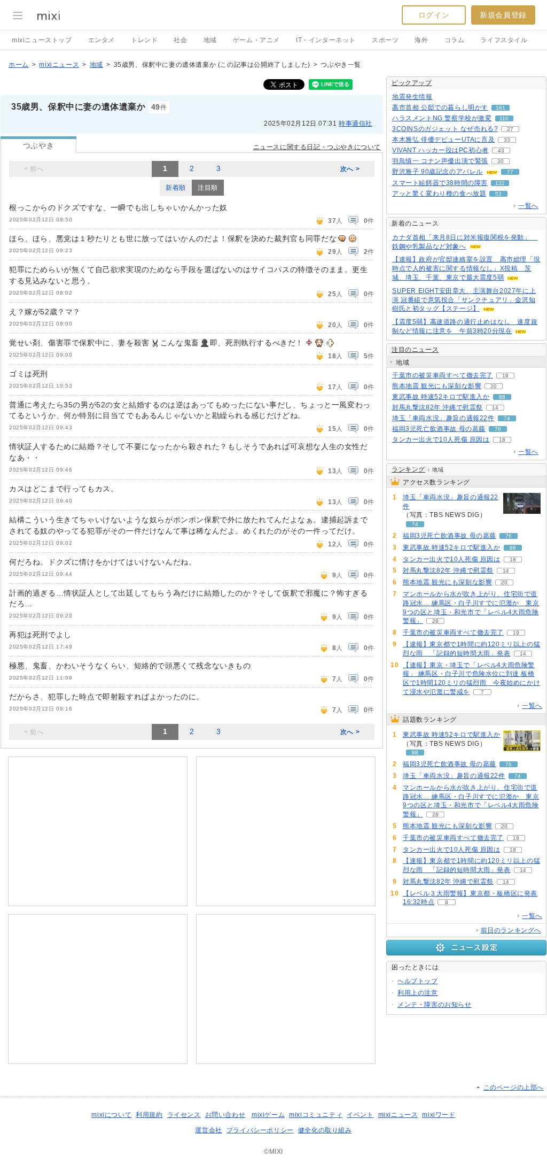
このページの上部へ (513, 1087)
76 (498, 429)
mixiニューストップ (42, 40)
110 (504, 118)
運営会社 (208, 1130)
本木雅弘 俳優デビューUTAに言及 (443, 139)
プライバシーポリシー (260, 1130)
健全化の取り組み (325, 1130)
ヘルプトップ (417, 981)
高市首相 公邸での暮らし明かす (440, 107)
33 (507, 140)
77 (510, 172)
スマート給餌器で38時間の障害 (440, 183)
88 (502, 397)
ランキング (408, 469)
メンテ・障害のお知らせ (434, 1004)
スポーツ (385, 40)
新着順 (176, 187)
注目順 (208, 187)
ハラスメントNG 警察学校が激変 (442, 118)
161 (500, 108)
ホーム (19, 64)
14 (495, 408)
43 (501, 150)
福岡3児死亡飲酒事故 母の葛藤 (439, 429)
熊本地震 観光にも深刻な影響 (436, 386)
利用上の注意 (417, 993)
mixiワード (438, 1114)
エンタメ (101, 40)
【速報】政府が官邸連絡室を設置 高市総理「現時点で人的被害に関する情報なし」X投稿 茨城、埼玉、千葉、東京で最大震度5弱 (466, 268)
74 (507, 418)
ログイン (433, 15)
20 (493, 386)
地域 (210, 40)
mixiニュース (59, 64)
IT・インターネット (326, 40)
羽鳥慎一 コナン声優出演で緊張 (440, 161)
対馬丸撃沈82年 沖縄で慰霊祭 (437, 407)
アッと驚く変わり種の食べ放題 (439, 193)
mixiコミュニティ (315, 1114)
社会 (180, 40)
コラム (454, 40)
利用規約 (149, 1114)
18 (502, 440)
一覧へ (528, 206)
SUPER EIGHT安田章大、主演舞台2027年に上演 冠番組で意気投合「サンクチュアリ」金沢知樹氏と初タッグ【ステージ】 (464, 300)
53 (498, 194)
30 (500, 161)
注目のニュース (415, 349)
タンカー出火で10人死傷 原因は (441, 439)
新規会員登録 (503, 15)
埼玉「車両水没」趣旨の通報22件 (443, 418)
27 (510, 129)
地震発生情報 (412, 97)
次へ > (350, 169)
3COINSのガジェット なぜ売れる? (445, 129)
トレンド (144, 40)
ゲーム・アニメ (256, 40)
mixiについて (111, 1114)
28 (435, 621)
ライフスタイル (503, 40)
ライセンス (184, 1114)
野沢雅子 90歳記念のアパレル (437, 171)
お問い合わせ (225, 1114)
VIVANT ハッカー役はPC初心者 (440, 150)
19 (505, 376)
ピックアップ (412, 83)
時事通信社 (355, 123)
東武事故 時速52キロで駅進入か (441, 396)
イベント (360, 1114)
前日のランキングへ (511, 930)
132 (500, 183)
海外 (421, 40)
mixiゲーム (268, 1114)
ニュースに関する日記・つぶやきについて (317, 147)
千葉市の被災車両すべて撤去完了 (442, 375)
